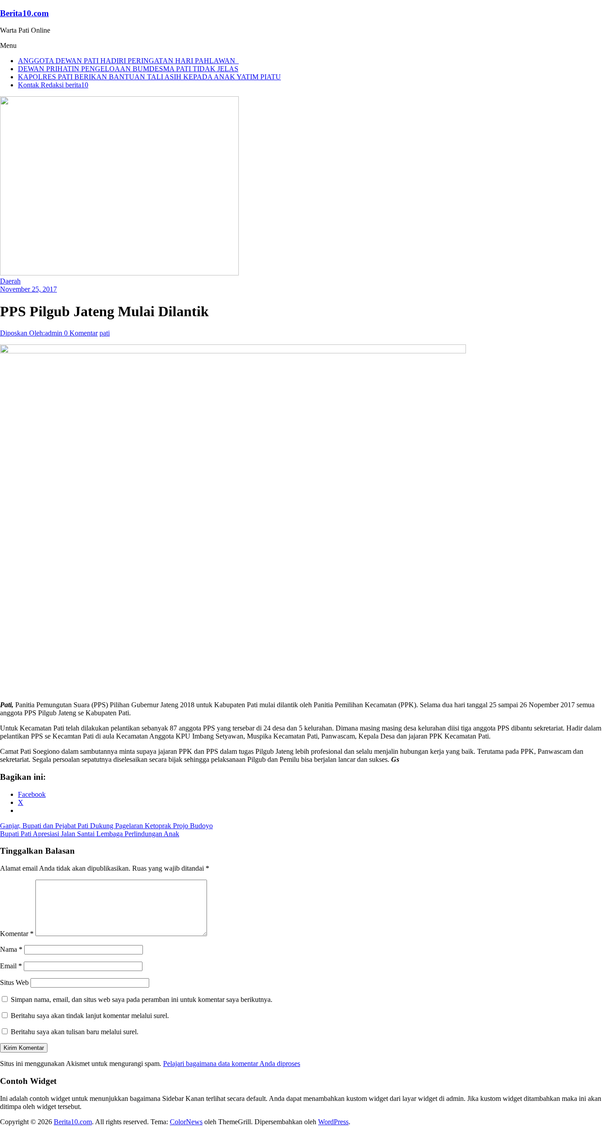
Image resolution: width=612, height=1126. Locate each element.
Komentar (17, 933)
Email (11, 966)
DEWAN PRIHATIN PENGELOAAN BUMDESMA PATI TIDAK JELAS (128, 69)
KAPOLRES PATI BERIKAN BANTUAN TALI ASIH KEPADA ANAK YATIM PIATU (149, 77)
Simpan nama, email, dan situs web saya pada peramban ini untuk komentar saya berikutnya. (141, 999)
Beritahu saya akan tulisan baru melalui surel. (74, 1032)
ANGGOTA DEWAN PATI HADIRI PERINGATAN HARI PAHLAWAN (128, 60)
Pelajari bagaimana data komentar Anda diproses (231, 1063)
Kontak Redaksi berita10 (53, 85)
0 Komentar (81, 333)
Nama (11, 949)
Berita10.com (24, 13)
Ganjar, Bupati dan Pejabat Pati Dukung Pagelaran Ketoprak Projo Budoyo (106, 825)
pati (104, 333)
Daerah (10, 281)
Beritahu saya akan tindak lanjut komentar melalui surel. (90, 1015)
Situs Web (14, 982)
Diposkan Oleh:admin (32, 333)
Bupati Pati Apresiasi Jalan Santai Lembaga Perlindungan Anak (89, 834)
